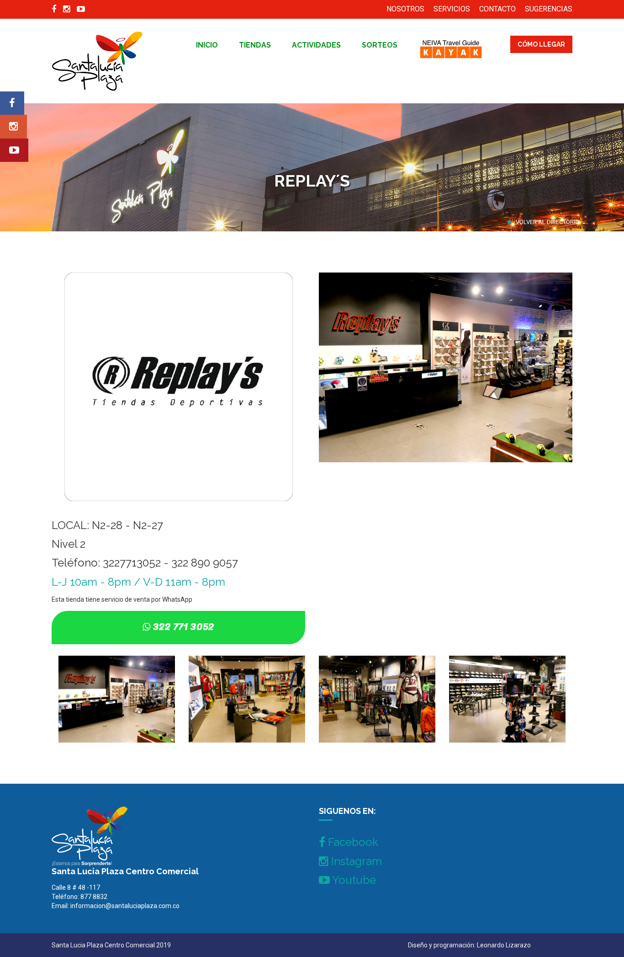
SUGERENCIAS (548, 9)
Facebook (351, 842)
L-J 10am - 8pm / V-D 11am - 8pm (138, 581)
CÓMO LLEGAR (541, 44)
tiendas (255, 45)
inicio (207, 45)
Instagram (355, 861)
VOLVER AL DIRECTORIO (546, 222)
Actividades (316, 45)
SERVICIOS (452, 9)
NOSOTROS (405, 9)
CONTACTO (497, 9)
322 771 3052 (183, 627)
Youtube (353, 880)
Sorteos (379, 45)
